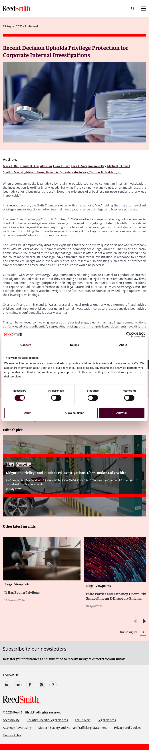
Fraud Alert (82, 720)
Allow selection (74, 412)
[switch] (56, 398)
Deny (27, 412)
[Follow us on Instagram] (41, 684)
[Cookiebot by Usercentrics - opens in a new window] (129, 334)
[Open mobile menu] (143, 9)
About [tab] (123, 344)
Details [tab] (74, 344)
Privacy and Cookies (127, 728)
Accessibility (11, 720)
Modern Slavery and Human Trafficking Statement (72, 728)
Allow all (121, 412)
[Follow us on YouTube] (18, 684)
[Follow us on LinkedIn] (6, 684)
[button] (144, 621)
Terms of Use (12, 735)
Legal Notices (107, 720)
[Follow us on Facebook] (29, 684)
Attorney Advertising (17, 728)
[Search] (132, 8)
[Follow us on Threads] (53, 684)
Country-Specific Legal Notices (47, 720)
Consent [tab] (25, 344)
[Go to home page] (17, 8)
